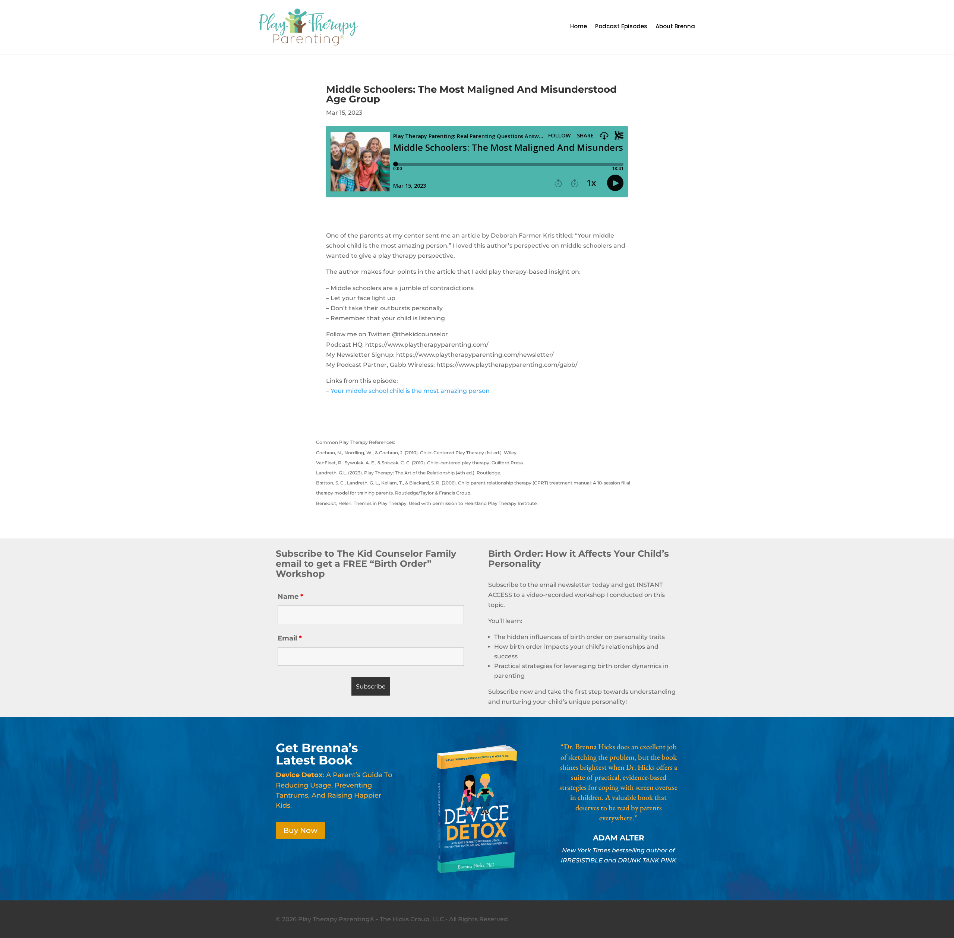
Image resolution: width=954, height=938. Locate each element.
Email (290, 638)
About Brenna (675, 27)
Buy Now (300, 830)
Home (578, 27)
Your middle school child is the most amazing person (410, 390)
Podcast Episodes (621, 27)
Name (290, 596)
